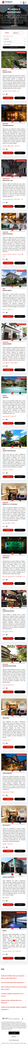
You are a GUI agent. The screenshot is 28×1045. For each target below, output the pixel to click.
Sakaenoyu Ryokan (8, 611)
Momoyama (6, 825)
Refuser (14, 1036)
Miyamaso (6, 718)
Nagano (6, 32)
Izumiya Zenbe (7, 344)
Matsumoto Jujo (8, 180)
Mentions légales (23, 1043)
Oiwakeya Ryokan (8, 125)
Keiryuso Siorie (7, 72)
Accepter (14, 1033)
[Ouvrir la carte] (14, 940)
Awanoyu (5, 397)
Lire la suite (14, 25)
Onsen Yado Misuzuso (9, 450)
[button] (22, 1018)
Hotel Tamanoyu (8, 234)
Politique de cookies (5, 1043)
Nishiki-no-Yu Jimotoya (10, 504)
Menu (25, 2)
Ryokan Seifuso (7, 290)
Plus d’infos (20, 98)
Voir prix (8, 98)
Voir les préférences (14, 1040)
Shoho (4, 930)
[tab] (14, 977)
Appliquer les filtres (14, 47)
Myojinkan (6, 557)
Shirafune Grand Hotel (9, 666)
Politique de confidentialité (14, 1043)
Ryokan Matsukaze (8, 877)
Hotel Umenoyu (7, 773)
